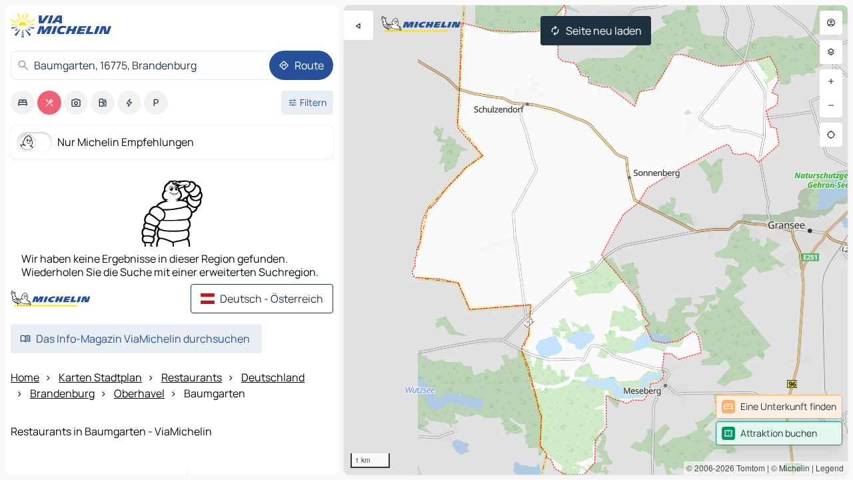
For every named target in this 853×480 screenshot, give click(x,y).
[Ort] (831, 135)
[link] (779, 407)
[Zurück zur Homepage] (64, 25)
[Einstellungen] (831, 52)
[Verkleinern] (831, 105)
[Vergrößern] (831, 81)
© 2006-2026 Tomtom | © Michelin (748, 467)
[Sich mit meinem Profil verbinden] (831, 23)
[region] (596, 240)
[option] (23, 103)
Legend (830, 467)
